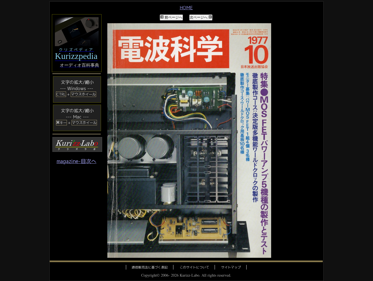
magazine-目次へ (76, 161)
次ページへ (199, 17)
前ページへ (173, 17)
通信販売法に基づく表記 (150, 267)
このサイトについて (194, 267)
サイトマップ (231, 267)
